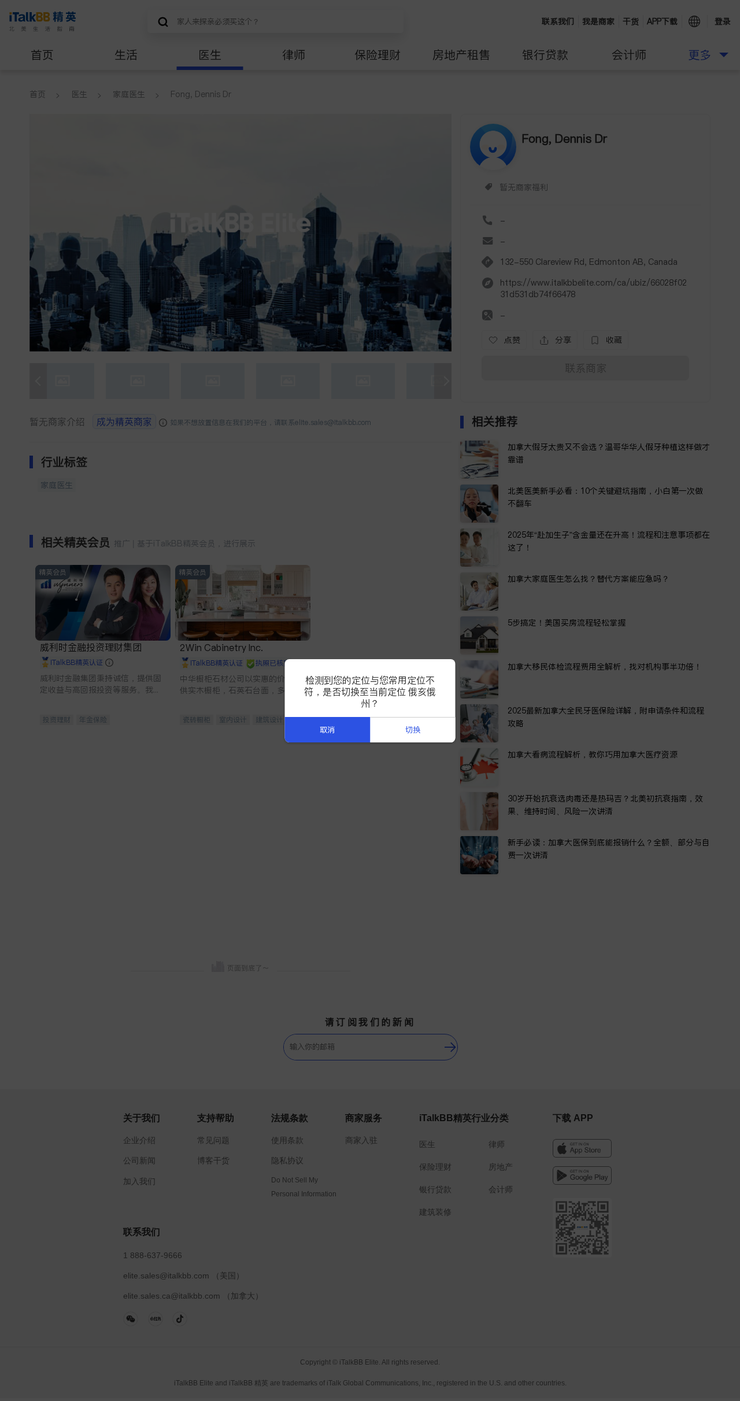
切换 (412, 729)
